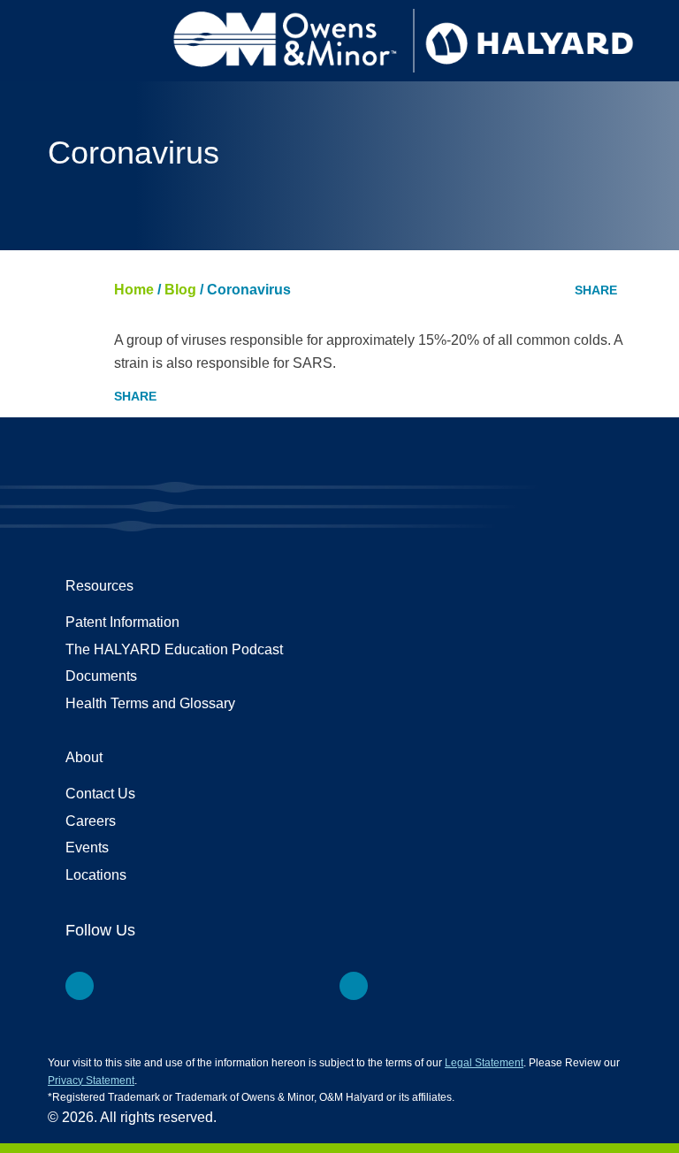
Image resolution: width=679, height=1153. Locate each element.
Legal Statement (484, 1063)
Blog (180, 289)
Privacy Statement (91, 1080)
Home (134, 289)
